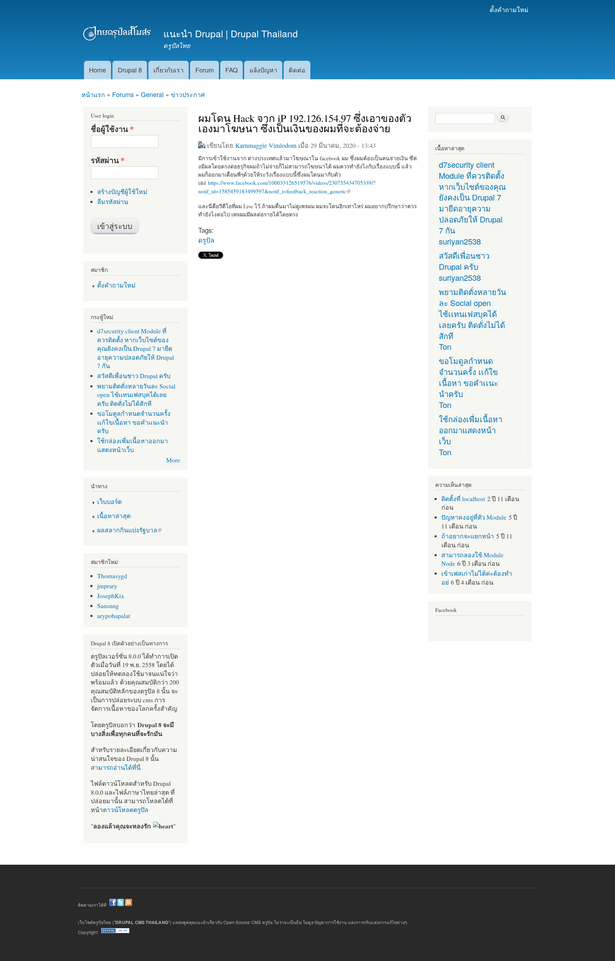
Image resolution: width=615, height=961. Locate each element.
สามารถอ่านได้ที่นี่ (116, 767)
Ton (445, 346)
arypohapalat (113, 615)
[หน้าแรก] (118, 35)
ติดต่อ (297, 69)
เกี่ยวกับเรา (168, 69)
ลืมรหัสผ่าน (112, 201)
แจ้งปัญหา (263, 69)
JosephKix (110, 595)
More (173, 460)
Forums (123, 94)
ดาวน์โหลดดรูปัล (125, 809)
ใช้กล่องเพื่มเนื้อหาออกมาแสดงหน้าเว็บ (132, 445)
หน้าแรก (93, 94)
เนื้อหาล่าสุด (114, 515)
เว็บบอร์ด (109, 501)
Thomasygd (112, 575)
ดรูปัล (206, 240)
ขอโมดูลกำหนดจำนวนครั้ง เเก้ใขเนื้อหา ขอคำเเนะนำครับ (133, 422)
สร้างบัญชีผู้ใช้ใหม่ (122, 191)
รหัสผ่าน (108, 160)
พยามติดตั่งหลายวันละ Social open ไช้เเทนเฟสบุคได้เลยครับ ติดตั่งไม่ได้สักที (136, 395)
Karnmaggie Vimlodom (265, 145)
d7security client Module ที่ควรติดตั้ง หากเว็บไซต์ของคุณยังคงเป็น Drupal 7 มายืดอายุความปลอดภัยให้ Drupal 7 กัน (135, 348)
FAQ (231, 69)
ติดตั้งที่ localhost (463, 498)
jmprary (107, 585)
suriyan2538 (460, 241)
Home (97, 69)
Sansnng (108, 605)
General (152, 94)
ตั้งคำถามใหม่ (509, 9)
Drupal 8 (130, 69)
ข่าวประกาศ (188, 94)
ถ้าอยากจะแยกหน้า (467, 536)
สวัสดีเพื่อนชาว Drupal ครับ (133, 375)
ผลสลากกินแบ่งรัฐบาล (127, 530)
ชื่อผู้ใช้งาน (112, 129)
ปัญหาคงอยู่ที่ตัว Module (473, 517)
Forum (204, 69)
